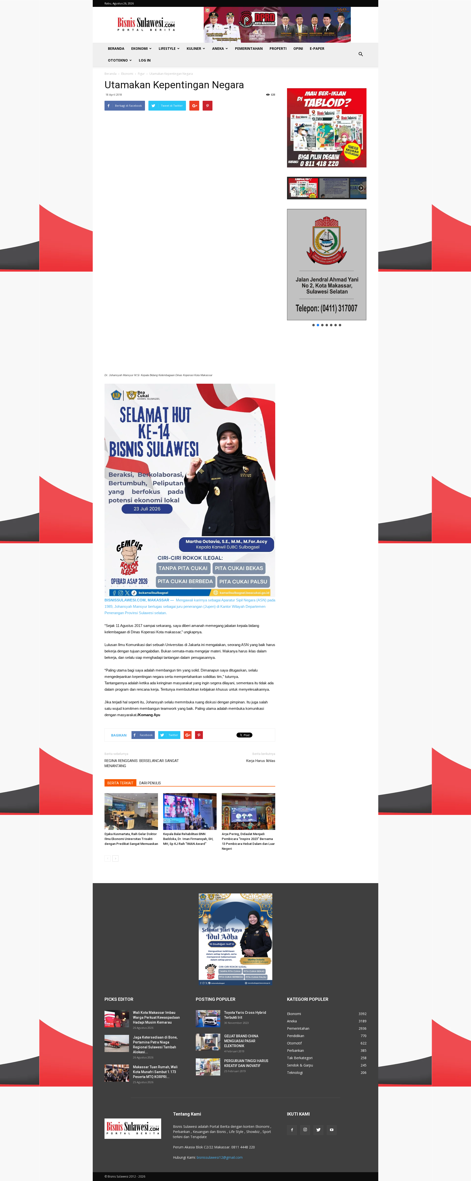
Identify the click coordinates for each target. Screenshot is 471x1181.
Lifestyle (167, 48)
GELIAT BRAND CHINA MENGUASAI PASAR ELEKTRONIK (241, 1041)
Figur (141, 74)
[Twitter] (318, 1130)
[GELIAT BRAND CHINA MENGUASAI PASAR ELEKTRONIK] (208, 1042)
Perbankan (295, 1050)
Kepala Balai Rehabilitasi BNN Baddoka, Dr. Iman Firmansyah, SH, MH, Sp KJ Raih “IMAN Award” (188, 839)
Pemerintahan (249, 48)
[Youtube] (332, 1130)
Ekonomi (139, 48)
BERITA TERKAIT (120, 783)
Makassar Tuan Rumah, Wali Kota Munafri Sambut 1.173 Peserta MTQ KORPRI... (155, 1072)
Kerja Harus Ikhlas (260, 761)
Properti (278, 48)
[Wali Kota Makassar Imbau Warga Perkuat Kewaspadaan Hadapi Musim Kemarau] (117, 1018)
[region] (326, 139)
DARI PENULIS (150, 783)
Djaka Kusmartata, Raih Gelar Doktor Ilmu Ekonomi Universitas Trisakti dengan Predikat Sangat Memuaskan (131, 839)
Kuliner (194, 48)
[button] (360, 54)
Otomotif (294, 1043)
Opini (298, 48)
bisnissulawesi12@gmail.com (220, 1157)
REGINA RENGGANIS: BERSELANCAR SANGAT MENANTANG (142, 763)
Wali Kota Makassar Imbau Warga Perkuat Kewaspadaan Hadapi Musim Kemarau (156, 1017)
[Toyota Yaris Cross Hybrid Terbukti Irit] (208, 1018)
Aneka (218, 48)
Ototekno (118, 60)
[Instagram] (305, 1130)
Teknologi (295, 1072)
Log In (145, 60)
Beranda (116, 48)
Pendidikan (295, 1035)
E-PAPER (317, 48)
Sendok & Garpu (300, 1065)
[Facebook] (292, 1130)
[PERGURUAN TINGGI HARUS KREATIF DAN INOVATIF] (208, 1067)
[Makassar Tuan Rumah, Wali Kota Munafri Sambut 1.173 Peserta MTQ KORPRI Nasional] (117, 1073)
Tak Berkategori (300, 1057)
